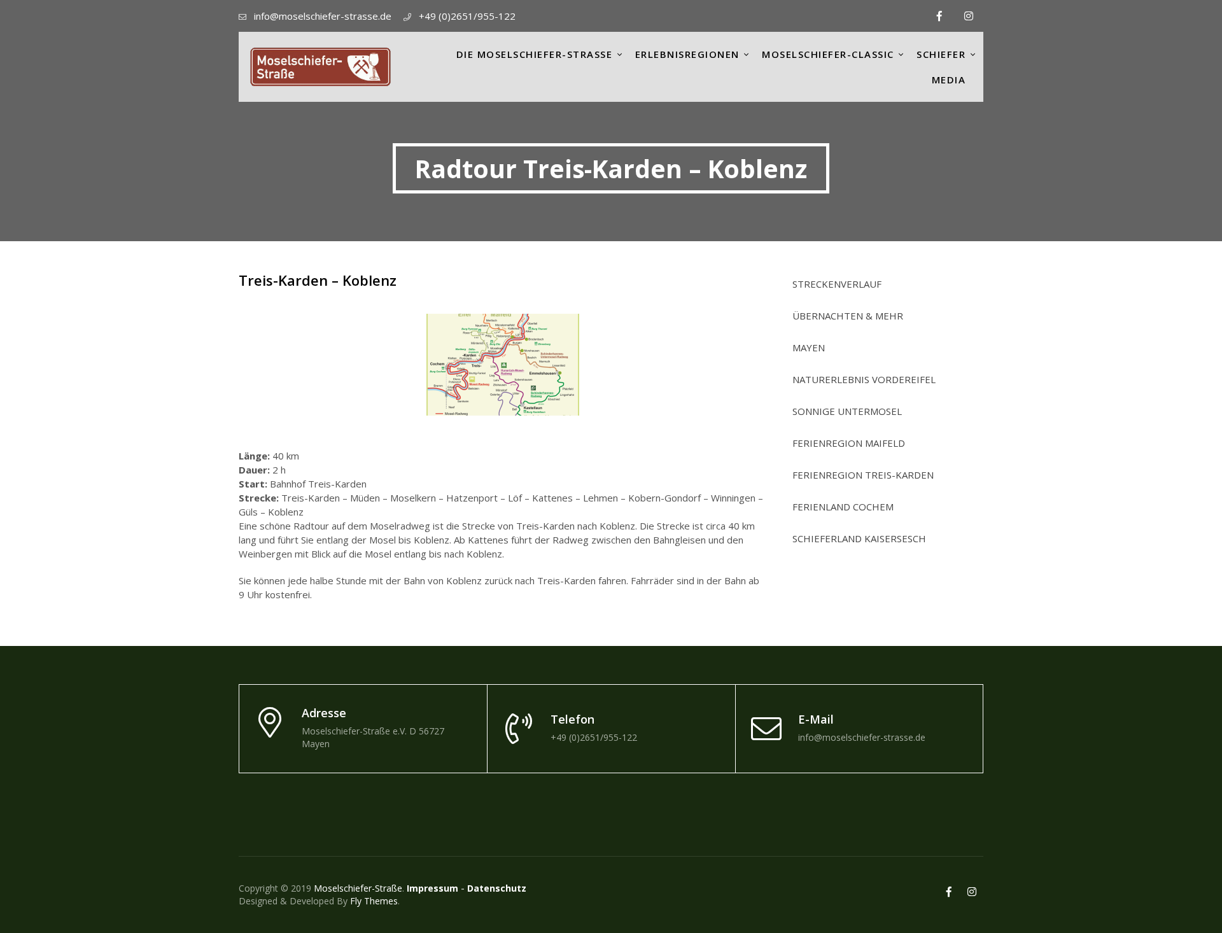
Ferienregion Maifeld (848, 443)
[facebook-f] (939, 15)
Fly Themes (374, 901)
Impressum (432, 888)
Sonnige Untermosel (847, 411)
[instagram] (968, 15)
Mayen (808, 348)
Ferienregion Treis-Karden (863, 475)
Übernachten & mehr (847, 316)
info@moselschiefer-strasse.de (322, 16)
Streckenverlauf (836, 284)
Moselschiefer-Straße (358, 888)
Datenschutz (496, 888)
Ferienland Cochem (843, 507)
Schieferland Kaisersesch (859, 539)
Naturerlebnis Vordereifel (864, 380)
